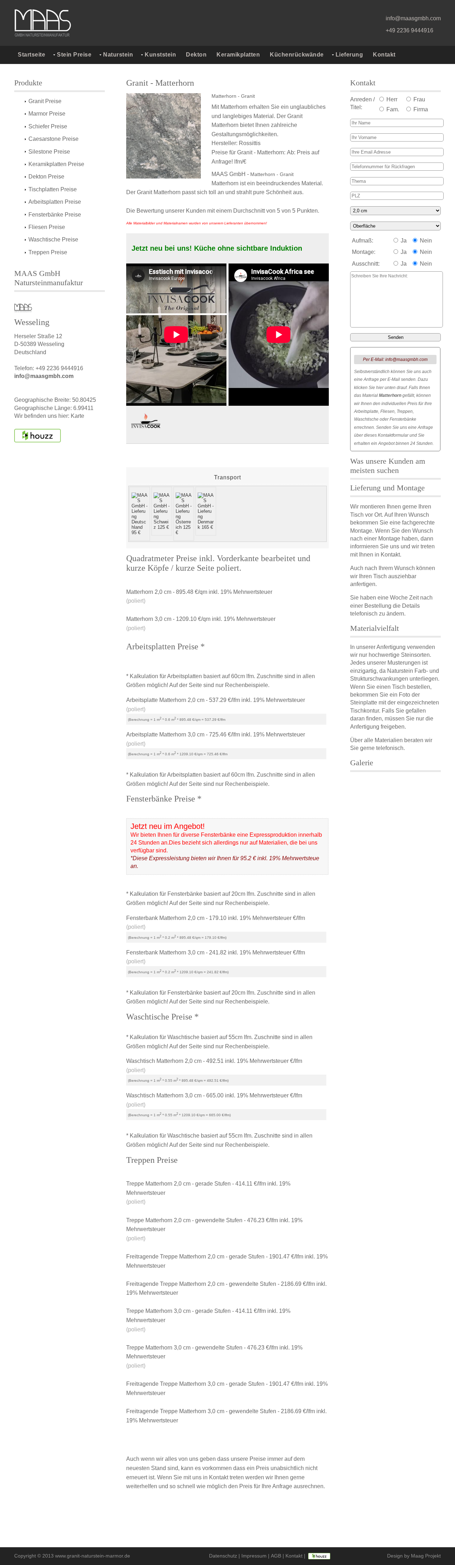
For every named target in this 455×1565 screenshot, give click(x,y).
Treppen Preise (47, 252)
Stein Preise (74, 55)
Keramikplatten (238, 55)
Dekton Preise (46, 177)
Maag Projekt (426, 1556)
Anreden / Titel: (362, 103)
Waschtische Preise (53, 239)
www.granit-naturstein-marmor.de (92, 1556)
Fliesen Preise (46, 227)
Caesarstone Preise (53, 139)
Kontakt (384, 55)
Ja (403, 241)
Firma (420, 109)
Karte (77, 416)
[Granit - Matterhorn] (167, 136)
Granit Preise (44, 101)
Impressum (254, 1556)
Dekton (196, 55)
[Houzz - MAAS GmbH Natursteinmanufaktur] (37, 435)
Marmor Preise (46, 114)
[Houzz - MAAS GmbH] (319, 1556)
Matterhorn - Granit (233, 96)
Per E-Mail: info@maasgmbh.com (395, 359)
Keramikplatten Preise (56, 164)
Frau (418, 99)
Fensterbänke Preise (54, 215)
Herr (391, 99)
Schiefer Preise (47, 126)
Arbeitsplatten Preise (54, 202)
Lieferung (349, 55)
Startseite (31, 55)
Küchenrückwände (297, 55)
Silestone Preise (49, 152)
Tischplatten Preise (52, 189)
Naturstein (118, 55)
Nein (425, 241)
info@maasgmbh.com (413, 18)
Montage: (363, 252)
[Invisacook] (145, 422)
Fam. (392, 109)
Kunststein (160, 55)
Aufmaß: (362, 241)
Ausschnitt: (366, 264)
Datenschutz (223, 1556)
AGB (276, 1556)
